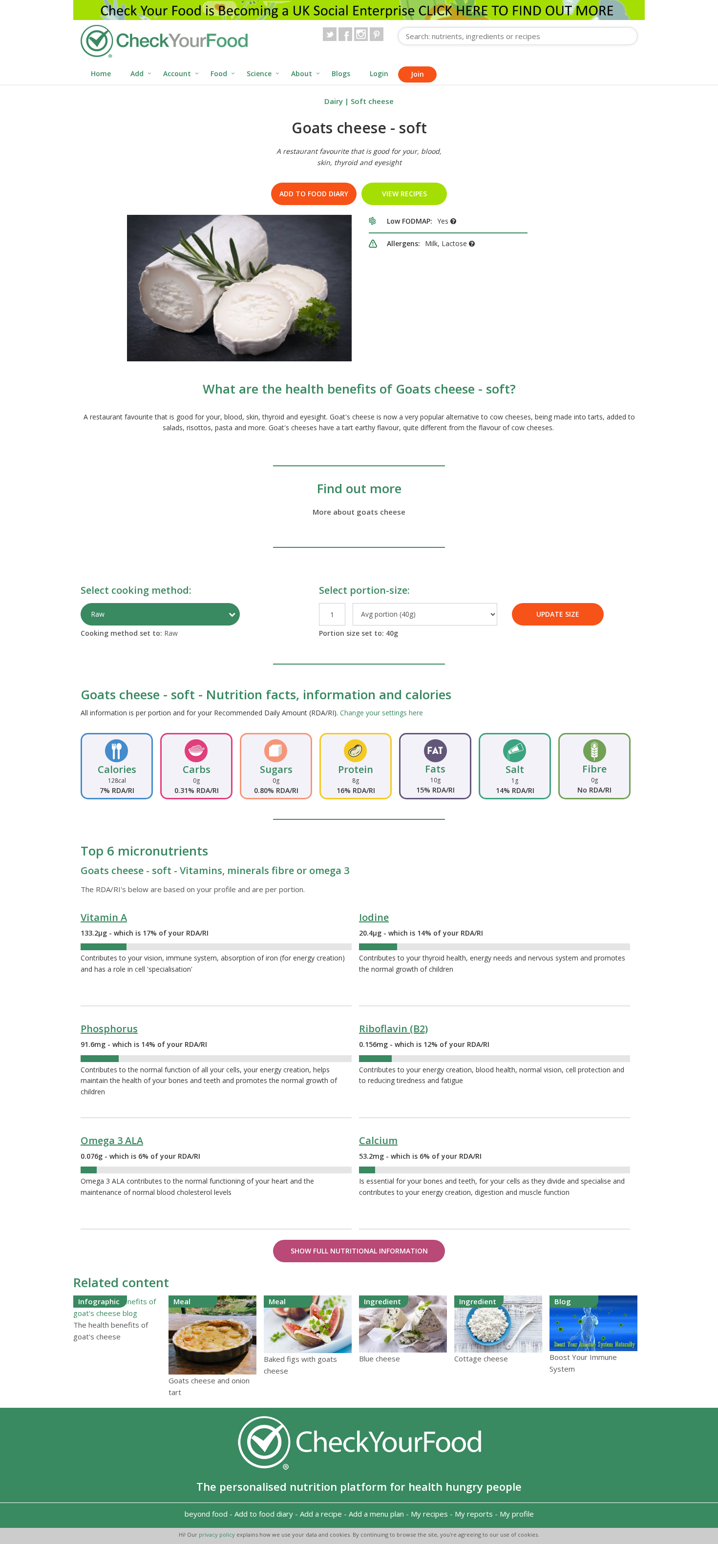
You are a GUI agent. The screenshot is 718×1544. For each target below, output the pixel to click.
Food (219, 73)
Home (101, 73)
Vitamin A (104, 917)
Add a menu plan (376, 1514)
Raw (98, 614)
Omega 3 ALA (112, 1140)
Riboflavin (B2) (393, 1028)
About (301, 73)
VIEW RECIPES (404, 193)
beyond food (206, 1514)
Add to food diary (313, 193)
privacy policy (217, 1534)
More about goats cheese (359, 512)
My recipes (429, 1514)
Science (259, 73)
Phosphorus (109, 1028)
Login (379, 73)
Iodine (374, 917)
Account (177, 73)
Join (417, 74)
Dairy (333, 101)
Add (137, 73)
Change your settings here (381, 712)
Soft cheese (372, 101)
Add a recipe (321, 1514)
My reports (474, 1514)
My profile (517, 1514)
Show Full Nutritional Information (359, 1250)
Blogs (341, 73)
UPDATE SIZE (557, 614)
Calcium (378, 1140)
